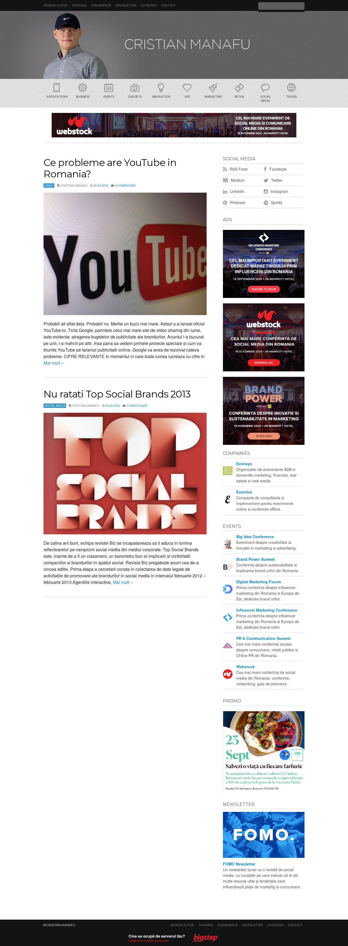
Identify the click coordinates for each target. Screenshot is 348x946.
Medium (237, 180)
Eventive (244, 492)
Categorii (149, 5)
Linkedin (236, 191)
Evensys (244, 463)
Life (187, 96)
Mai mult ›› (54, 363)
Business (83, 96)
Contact (168, 5)
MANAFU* (174, 45)
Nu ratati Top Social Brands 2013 (117, 394)
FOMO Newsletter (239, 864)
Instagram (279, 191)
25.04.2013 (101, 185)
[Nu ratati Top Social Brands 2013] (125, 473)
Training (79, 5)
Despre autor (55, 5)
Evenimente (101, 5)
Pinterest (237, 202)
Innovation (161, 96)
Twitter (276, 180)
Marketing (213, 96)
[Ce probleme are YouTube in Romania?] (125, 254)
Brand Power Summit (255, 559)
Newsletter (126, 5)
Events (108, 96)
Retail (239, 96)
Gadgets (135, 96)
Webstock (245, 666)
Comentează (136, 405)
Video (49, 185)
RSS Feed (238, 169)
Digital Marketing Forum (258, 581)
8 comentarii (125, 185)
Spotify (276, 202)
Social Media (265, 99)
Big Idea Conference (255, 536)
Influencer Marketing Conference (266, 610)
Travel (291, 96)
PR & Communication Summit (263, 638)
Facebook (277, 169)
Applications (57, 96)
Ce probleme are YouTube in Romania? (110, 168)
